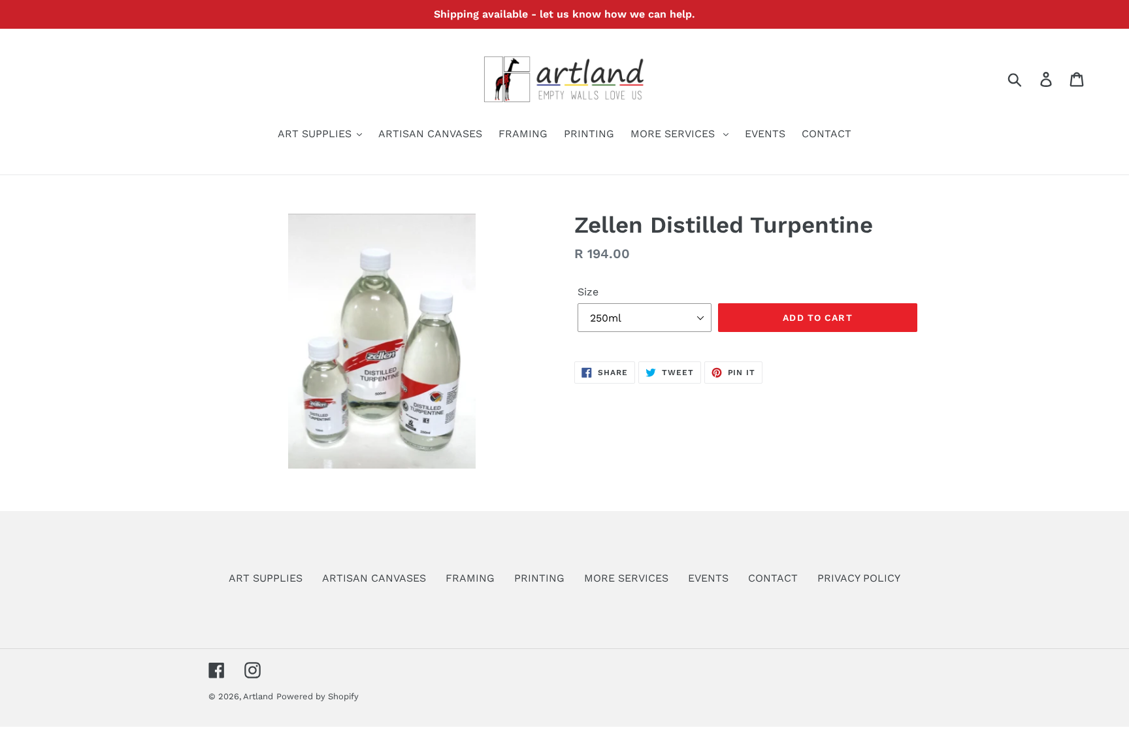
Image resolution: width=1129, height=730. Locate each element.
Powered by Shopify (317, 696)
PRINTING (539, 578)
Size (588, 292)
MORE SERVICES (626, 578)
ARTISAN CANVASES (374, 578)
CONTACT (773, 578)
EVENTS (708, 578)
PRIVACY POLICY (858, 578)
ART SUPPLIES (266, 578)
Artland (258, 696)
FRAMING (470, 578)
